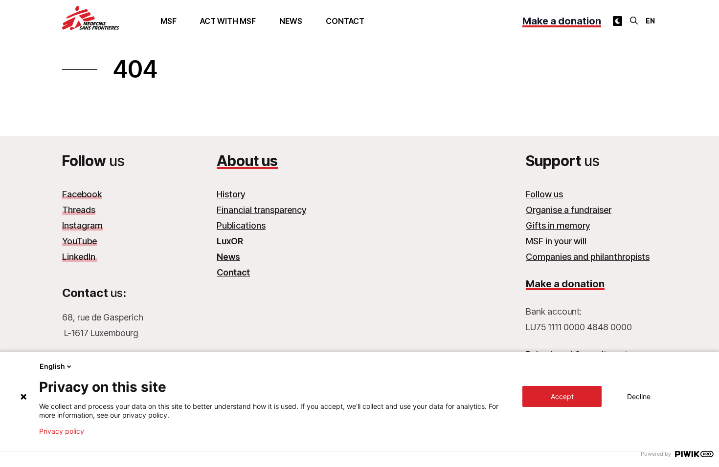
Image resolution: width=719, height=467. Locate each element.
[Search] (634, 20)
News (290, 21)
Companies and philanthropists (588, 257)
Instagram (82, 225)
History (231, 194)
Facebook (82, 194)
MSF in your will (556, 241)
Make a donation (561, 21)
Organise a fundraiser (568, 210)
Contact (345, 21)
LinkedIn (79, 257)
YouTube (79, 241)
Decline (639, 396)
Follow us (544, 194)
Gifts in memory (558, 225)
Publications (241, 225)
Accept (562, 396)
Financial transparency (261, 210)
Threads (78, 210)
